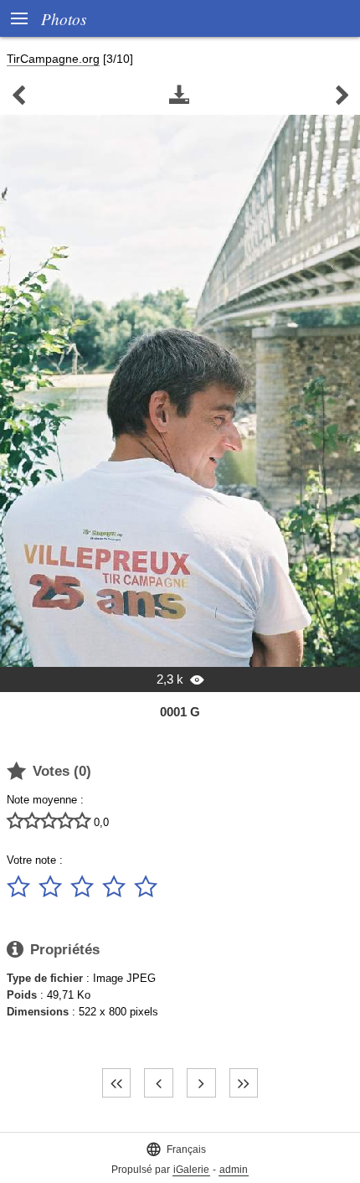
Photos (63, 18)
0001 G (180, 712)
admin (233, 1170)
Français (176, 1149)
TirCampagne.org (53, 58)
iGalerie (191, 1170)
